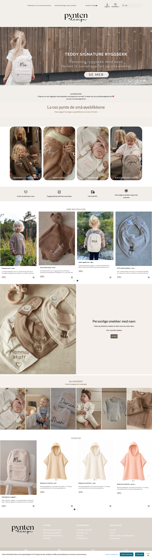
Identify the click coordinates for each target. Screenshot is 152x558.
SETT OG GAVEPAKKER (52, 533)
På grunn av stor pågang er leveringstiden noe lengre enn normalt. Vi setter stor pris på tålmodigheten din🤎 (76, 96)
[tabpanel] (18, 246)
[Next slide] (148, 475)
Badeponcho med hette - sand (48, 483)
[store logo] (76, 18)
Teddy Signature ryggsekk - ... (9, 497)
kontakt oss (82, 533)
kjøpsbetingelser (84, 530)
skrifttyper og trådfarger (122, 536)
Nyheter (101, 27)
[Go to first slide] (148, 247)
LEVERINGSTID (76, 94)
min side (80, 536)
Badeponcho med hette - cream (87, 483)
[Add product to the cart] (33, 277)
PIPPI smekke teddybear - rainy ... (126, 268)
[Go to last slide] (3, 475)
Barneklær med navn (56, 27)
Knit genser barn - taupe (8, 268)
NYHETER (46, 538)
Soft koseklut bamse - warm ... (48, 267)
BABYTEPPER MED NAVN (52, 536)
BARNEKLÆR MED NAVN (52, 530)
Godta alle (139, 554)
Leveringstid (82, 538)
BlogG (112, 533)
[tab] (74, 280)
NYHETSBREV (115, 538)
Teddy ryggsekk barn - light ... (86, 262)
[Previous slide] (3, 247)
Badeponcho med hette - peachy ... (126, 484)
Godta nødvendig (126, 554)
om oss (113, 530)
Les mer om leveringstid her (76, 99)
